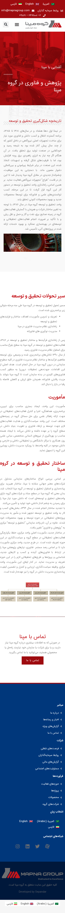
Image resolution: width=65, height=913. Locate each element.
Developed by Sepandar (32, 892)
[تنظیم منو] (17, 24)
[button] (6, 24)
